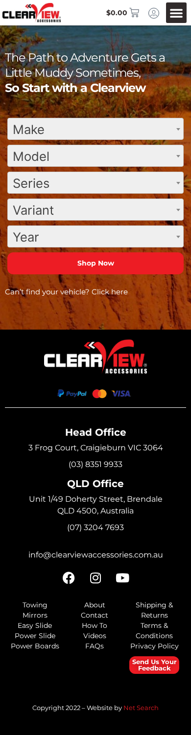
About (94, 605)
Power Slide (35, 635)
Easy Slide (35, 625)
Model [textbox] (31, 156)
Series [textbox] (31, 183)
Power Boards (35, 646)
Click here (110, 291)
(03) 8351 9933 (95, 464)
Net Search (141, 708)
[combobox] (95, 129)
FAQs (94, 646)
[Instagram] (95, 578)
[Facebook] (68, 578)
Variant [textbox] (33, 210)
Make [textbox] (29, 129)
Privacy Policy (154, 646)
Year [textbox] (26, 237)
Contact (94, 615)
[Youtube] (122, 578)
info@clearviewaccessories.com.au (95, 554)
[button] (176, 12)
